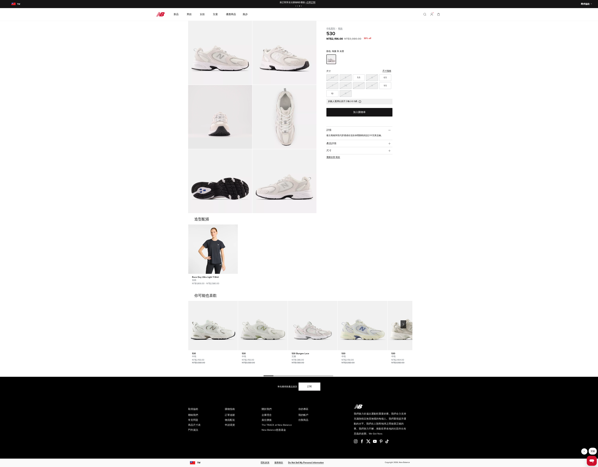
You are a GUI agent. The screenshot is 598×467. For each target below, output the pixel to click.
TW (198, 462)
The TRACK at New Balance (277, 425)
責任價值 (267, 420)
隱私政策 (265, 462)
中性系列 (330, 28)
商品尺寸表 (194, 425)
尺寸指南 (386, 71)
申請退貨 (230, 425)
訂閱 (309, 386)
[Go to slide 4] (302, 6)
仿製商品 (303, 420)
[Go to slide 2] (298, 6)
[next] (403, 324)
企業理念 (267, 415)
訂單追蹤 (230, 415)
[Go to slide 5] (308, 376)
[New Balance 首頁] (161, 14)
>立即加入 (313, 2)
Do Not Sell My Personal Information (306, 462)
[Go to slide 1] (296, 6)
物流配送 (230, 420)
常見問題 (193, 420)
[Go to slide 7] (328, 376)
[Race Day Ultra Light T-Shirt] (213, 249)
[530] (220, 53)
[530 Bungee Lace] (312, 325)
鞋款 (340, 28)
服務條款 (278, 462)
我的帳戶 (303, 415)
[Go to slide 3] (300, 6)
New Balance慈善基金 (274, 430)
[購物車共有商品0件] (438, 14)
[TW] (13, 4)
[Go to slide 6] (318, 376)
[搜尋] (424, 14)
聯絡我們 (193, 415)
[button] (431, 14)
